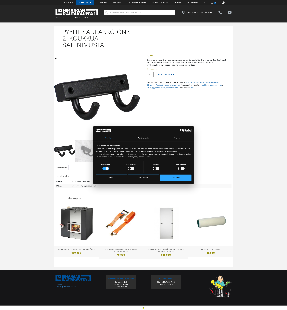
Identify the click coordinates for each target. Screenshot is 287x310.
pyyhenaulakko (158, 88)
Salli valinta (143, 178)
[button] (56, 58)
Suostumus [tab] (109, 138)
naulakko (213, 85)
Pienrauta (190, 82)
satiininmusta (172, 88)
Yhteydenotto (195, 2)
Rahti (177, 2)
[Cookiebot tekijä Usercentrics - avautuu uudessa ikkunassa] (181, 130)
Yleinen (177, 85)
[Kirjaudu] (223, 2)
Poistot (117, 2)
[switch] (131, 168)
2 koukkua (204, 85)
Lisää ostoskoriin (165, 74)
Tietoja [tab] (177, 138)
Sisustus (150, 85)
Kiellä (111, 178)
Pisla (149, 88)
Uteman (101, 2)
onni (220, 85)
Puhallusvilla (160, 2)
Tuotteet (84, 2)
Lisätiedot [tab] (62, 167)
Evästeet (59, 284)
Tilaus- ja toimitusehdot (65, 287)
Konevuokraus (137, 2)
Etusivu (68, 2)
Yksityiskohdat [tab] (143, 138)
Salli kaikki (176, 178)
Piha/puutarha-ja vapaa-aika (208, 82)
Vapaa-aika (168, 85)
